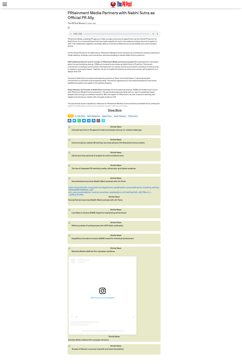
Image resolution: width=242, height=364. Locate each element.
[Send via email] (98, 120)
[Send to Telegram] (89, 120)
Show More (115, 110)
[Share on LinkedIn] (93, 120)
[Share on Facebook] (69, 120)
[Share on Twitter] (74, 120)
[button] (6, 4)
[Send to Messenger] (84, 120)
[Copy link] (103, 120)
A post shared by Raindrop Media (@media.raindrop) (102, 331)
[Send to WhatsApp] (79, 120)
